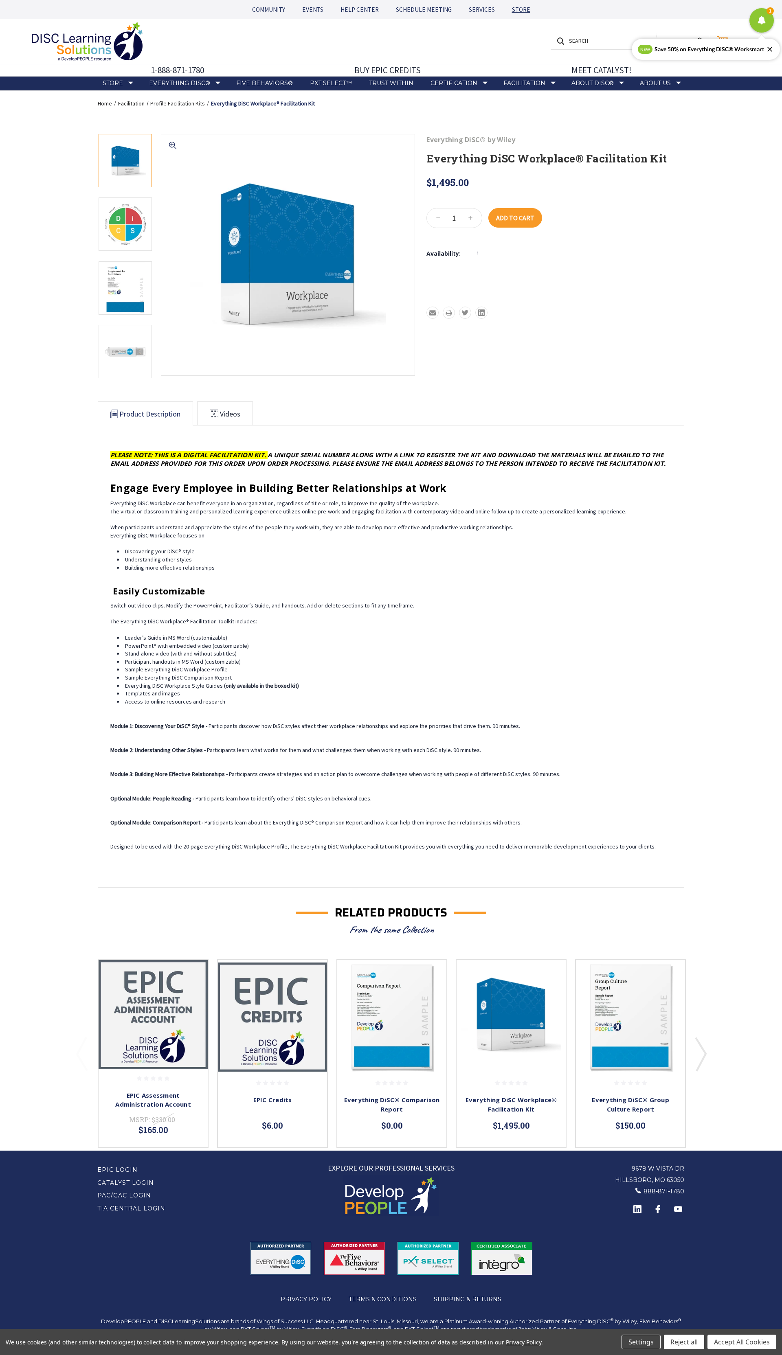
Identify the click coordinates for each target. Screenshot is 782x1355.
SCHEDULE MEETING (424, 9)
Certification (454, 83)
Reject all (684, 1341)
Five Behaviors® (264, 83)
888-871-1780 (664, 1191)
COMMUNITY (268, 9)
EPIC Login (117, 1169)
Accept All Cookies (742, 1341)
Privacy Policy (306, 1299)
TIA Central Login (131, 1208)
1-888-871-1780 (177, 70)
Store (113, 83)
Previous (82, 1053)
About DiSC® (592, 83)
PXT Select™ (331, 83)
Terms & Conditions (383, 1299)
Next (700, 1053)
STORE (521, 9)
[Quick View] (191, 976)
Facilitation (524, 83)
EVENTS (312, 9)
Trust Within (391, 83)
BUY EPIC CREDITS (387, 70)
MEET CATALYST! (601, 70)
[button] (391, 1195)
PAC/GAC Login (124, 1195)
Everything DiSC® (179, 83)
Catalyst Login (125, 1182)
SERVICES (482, 9)
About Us (655, 83)
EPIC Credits (272, 1100)
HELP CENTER (359, 9)
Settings (641, 1341)
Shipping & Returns (467, 1299)
